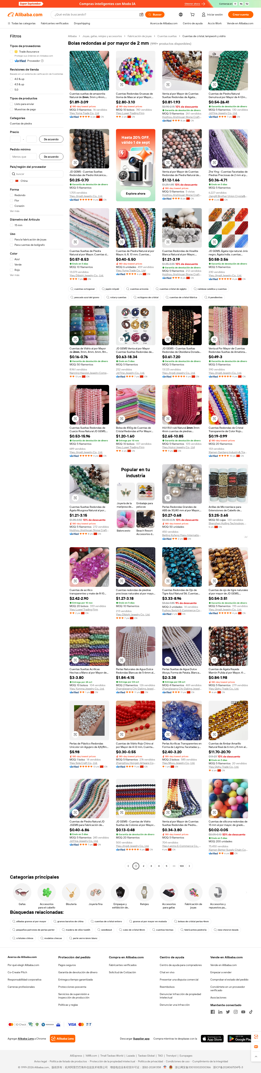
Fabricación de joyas (140, 36)
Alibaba (72, 36)
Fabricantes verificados (123, 965)
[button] (141, 14)
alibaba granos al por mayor (31, 921)
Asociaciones (218, 997)
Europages (186, 1055)
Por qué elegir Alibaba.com (23, 965)
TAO (160, 1055)
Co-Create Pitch (17, 972)
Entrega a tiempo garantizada (75, 979)
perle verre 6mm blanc (85, 938)
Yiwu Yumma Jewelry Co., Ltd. (87, 688)
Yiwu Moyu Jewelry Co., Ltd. (178, 763)
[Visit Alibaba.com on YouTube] (243, 1012)
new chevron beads (228, 930)
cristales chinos (24, 938)
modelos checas (53, 938)
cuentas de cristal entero (108, 921)
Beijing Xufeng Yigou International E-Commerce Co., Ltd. (182, 535)
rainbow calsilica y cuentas (212, 289)
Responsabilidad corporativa (24, 979)
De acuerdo (51, 139)
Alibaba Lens (26, 1038)
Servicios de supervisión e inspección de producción (73, 996)
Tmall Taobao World (111, 1055)
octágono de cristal (147, 297)
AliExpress (76, 1055)
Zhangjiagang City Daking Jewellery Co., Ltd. (136, 688)
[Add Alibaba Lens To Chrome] (62, 1038)
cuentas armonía (139, 289)
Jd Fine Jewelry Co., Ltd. (223, 113)
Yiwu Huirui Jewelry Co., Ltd (178, 447)
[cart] (193, 15)
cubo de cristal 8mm (134, 930)
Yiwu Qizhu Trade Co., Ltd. (224, 688)
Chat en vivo (167, 972)
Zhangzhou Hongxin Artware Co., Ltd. (136, 763)
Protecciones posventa (72, 986)
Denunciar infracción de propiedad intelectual (180, 996)
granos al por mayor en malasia (150, 921)
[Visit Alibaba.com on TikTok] (251, 1012)
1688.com (91, 1055)
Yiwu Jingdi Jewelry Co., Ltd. (86, 196)
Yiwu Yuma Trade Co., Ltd (84, 113)
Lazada (130, 1055)
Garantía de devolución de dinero (77, 972)
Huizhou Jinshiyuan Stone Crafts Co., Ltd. (182, 117)
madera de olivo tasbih (78, 930)
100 (182, 866)
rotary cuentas (118, 297)
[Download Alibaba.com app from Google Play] (240, 1038)
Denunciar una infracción (175, 1004)
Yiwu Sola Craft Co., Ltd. (83, 763)
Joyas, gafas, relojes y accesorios (102, 36)
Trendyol (171, 1055)
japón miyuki (112, 289)
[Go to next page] (189, 866)
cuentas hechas (164, 930)
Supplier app (141, 1038)
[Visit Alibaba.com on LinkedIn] (220, 1012)
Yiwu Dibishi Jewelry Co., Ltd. (87, 275)
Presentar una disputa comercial (179, 979)
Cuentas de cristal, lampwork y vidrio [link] (204, 36)
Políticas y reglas (68, 1004)
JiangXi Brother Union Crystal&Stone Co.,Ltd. (228, 196)
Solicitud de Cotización (122, 972)
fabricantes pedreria (195, 930)
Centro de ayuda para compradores (181, 965)
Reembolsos (167, 986)
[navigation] (36, 451)
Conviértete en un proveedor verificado (227, 988)
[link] (256, 1037)
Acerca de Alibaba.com (22, 957)
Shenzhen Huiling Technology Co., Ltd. (228, 523)
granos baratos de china (70, 921)
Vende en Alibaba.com (223, 965)
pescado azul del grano (86, 297)
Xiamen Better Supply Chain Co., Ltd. (228, 849)
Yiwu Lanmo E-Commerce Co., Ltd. (182, 845)
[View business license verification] (165, 1067)
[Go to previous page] (128, 866)
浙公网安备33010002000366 (193, 1067)
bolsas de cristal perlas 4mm (193, 921)
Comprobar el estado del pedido (229, 979)
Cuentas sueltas (167, 36)
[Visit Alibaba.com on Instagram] (235, 1012)
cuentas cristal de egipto (173, 289)
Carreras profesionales (21, 986)
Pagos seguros (67, 965)
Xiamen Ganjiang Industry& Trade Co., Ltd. (228, 452)
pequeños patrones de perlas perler (35, 930)
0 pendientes (215, 297)
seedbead (106, 930)
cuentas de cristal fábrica (183, 297)
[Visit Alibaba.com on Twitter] (228, 1012)
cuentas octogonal (84, 289)
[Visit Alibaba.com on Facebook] (212, 1012)
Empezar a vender (221, 972)
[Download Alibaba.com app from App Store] (212, 1038)
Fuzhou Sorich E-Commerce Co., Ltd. (182, 610)
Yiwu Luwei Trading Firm (130, 113)
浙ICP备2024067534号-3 (228, 1067)
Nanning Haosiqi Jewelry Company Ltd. (89, 372)
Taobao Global (146, 1055)
